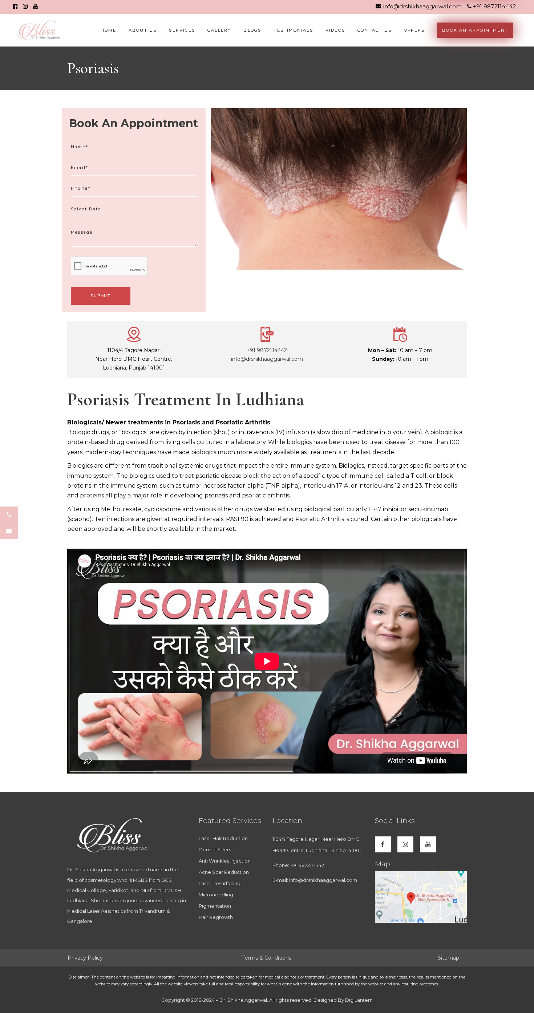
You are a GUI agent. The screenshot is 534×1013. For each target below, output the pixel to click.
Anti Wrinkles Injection (225, 861)
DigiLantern (358, 1000)
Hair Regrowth (216, 917)
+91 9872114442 (494, 6)
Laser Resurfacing (219, 883)
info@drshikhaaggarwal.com (422, 6)
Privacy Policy (85, 958)
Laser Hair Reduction (223, 838)
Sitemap (448, 958)
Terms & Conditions (266, 958)
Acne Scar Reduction (224, 872)
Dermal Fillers (215, 849)
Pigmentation (215, 906)
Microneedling (216, 894)
